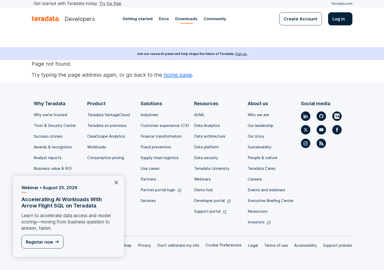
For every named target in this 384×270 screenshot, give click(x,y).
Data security (206, 157)
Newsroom (257, 211)
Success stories (48, 136)
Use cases (150, 168)
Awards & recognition (53, 146)
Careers (255, 179)
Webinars (202, 179)
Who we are (258, 114)
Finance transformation (161, 136)
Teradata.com (341, 3)
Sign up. (241, 54)
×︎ (114, 182)
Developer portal (209, 200)
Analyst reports (48, 157)
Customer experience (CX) (165, 125)
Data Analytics (207, 125)
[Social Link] (305, 116)
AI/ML (199, 114)
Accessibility (305, 245)
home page (178, 75)
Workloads (96, 146)
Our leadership (261, 125)
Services (148, 200)
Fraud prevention (156, 146)
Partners (148, 179)
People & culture (262, 157)
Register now (39, 242)
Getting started (138, 18)
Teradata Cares (262, 168)
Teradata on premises (107, 125)
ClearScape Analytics (106, 136)
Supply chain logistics (160, 157)
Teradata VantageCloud (108, 114)
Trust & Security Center (55, 125)
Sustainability (259, 146)
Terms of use (276, 245)
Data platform (206, 146)
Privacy (144, 245)
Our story (256, 136)
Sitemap (124, 245)
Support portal (207, 211)
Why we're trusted (50, 114)
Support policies (337, 245)
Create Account (300, 18)
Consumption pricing (105, 157)
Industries (149, 114)
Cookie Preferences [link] (224, 245)
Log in (339, 18)
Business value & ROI (53, 168)
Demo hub (203, 189)
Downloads (186, 18)
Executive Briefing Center (271, 200)
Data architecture (209, 136)
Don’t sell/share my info (178, 245)
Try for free (110, 3)
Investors (256, 222)
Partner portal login (158, 189)
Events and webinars (266, 189)
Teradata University (211, 168)
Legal (253, 245)
